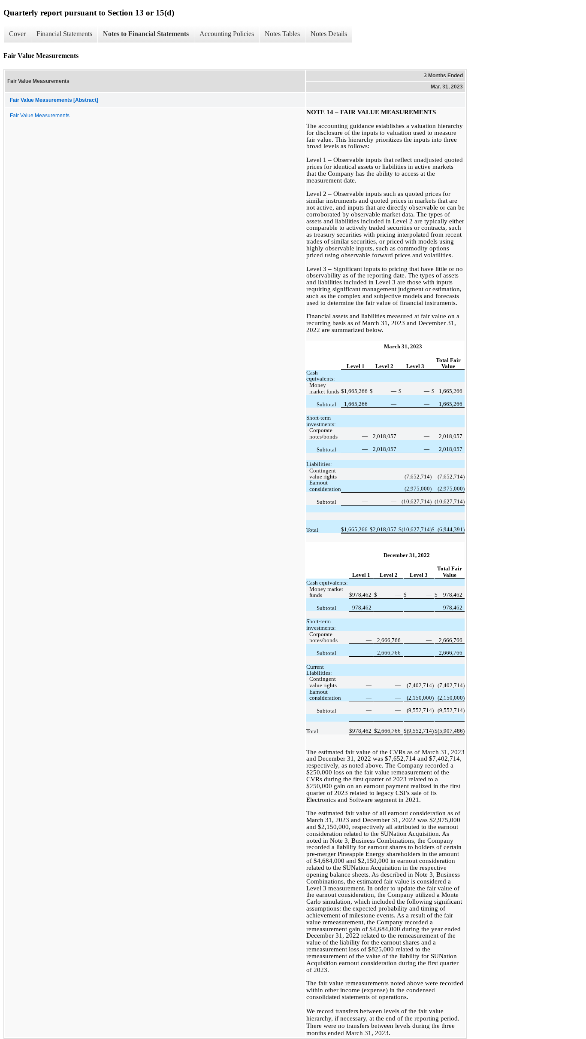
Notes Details (329, 33)
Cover (17, 33)
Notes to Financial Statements (146, 33)
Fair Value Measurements (39, 115)
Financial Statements (64, 33)
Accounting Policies (226, 33)
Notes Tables (282, 33)
